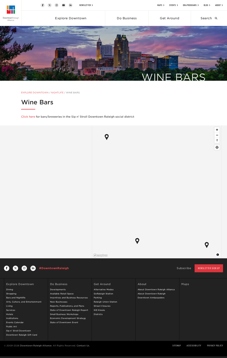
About (218, 5)
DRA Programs (190, 5)
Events (172, 5)
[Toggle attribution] (218, 255)
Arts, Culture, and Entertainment (24, 302)
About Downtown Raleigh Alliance (156, 289)
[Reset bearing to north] (217, 140)
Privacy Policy (215, 345)
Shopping (11, 293)
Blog (206, 5)
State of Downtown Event (64, 322)
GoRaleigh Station (103, 293)
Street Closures (102, 306)
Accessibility (194, 345)
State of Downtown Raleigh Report (69, 310)
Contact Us (83, 345)
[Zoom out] (217, 135)
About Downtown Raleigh (152, 293)
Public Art (11, 326)
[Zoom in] (217, 129)
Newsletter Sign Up (209, 268)
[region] (156, 191)
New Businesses (58, 302)
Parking (98, 297)
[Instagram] (57, 5)
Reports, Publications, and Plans (67, 306)
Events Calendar (15, 322)
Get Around (169, 18)
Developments (58, 289)
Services (10, 310)
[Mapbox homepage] (100, 255)
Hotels (9, 314)
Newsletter (85, 5)
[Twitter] (50, 5)
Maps (159, 5)
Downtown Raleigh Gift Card (21, 335)
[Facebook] (43, 5)
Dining (9, 289)
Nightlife (57, 92)
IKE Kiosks (99, 310)
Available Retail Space (62, 293)
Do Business (127, 18)
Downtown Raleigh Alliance (36, 345)
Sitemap (176, 345)
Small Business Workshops (64, 314)
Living (9, 306)
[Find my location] (217, 147)
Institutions (12, 318)
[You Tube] (63, 5)
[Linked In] (70, 5)
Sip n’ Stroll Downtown (18, 330)
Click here (28, 116)
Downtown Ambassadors (151, 297)
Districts (98, 314)
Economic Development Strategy (68, 318)
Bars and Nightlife (15, 297)
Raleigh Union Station (105, 302)
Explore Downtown (70, 18)
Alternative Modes (104, 289)
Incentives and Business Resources (69, 297)
